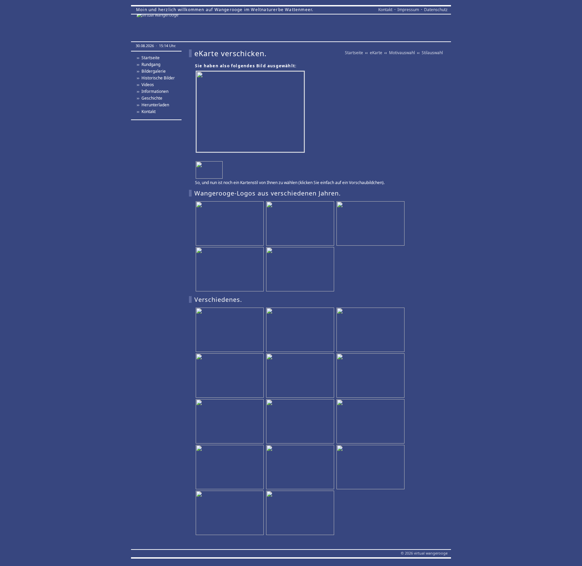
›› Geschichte (149, 98)
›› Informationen (152, 91)
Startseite (354, 53)
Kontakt (385, 9)
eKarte (376, 53)
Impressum (408, 9)
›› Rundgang (148, 64)
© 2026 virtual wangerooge (424, 553)
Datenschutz (436, 9)
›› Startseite (148, 58)
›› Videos (145, 84)
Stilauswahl (432, 53)
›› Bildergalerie (151, 71)
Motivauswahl (402, 53)
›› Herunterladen (153, 105)
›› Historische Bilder (156, 78)
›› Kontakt (146, 111)
